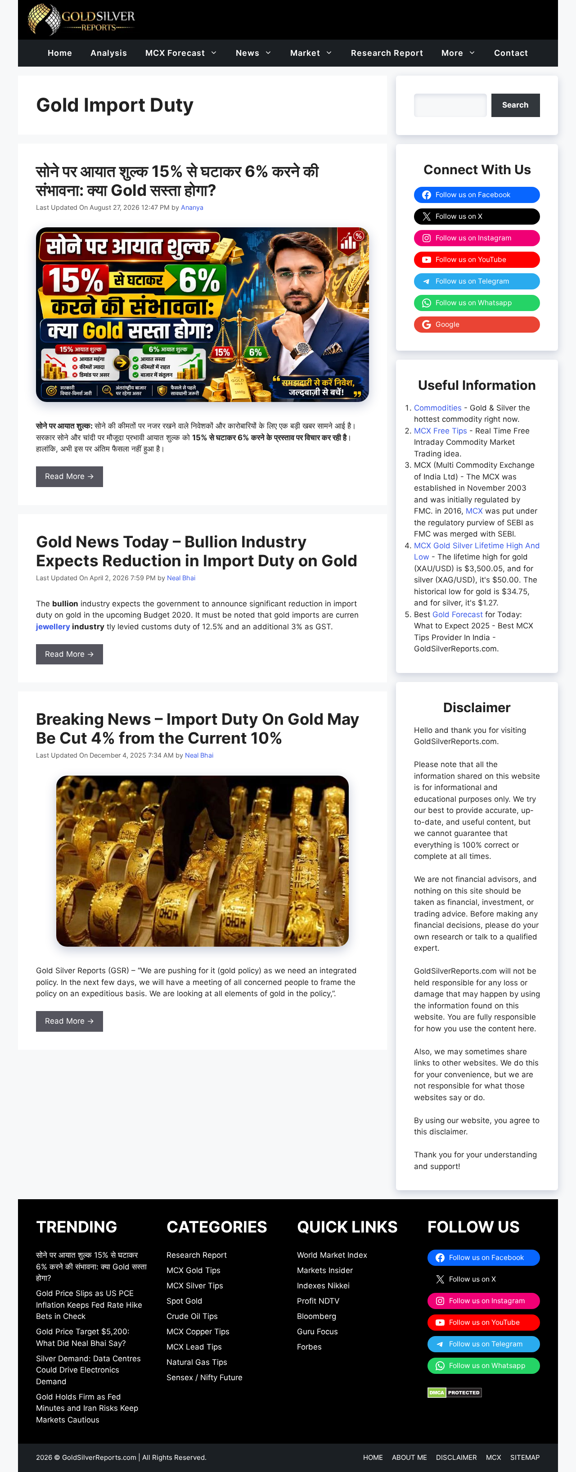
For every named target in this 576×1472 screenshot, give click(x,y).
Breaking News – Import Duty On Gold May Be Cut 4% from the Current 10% (198, 728)
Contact (511, 53)
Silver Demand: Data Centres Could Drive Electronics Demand (88, 1370)
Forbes (309, 1346)
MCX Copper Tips (198, 1331)
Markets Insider (325, 1270)
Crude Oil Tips (192, 1316)
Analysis (108, 53)
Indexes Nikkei (323, 1285)
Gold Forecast (457, 614)
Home (60, 53)
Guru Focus (317, 1331)
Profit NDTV (318, 1300)
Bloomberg (316, 1316)
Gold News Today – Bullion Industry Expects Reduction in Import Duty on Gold (196, 551)
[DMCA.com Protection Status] (455, 1395)
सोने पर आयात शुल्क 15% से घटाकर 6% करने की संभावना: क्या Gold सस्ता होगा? (177, 180)
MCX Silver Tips (194, 1285)
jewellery (53, 626)
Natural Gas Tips (196, 1362)
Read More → (69, 476)
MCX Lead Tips (194, 1346)
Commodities (438, 407)
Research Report (387, 53)
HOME (373, 1457)
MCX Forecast (175, 53)
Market (305, 53)
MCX (474, 510)
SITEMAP (525, 1457)
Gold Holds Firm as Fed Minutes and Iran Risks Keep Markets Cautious (87, 1408)
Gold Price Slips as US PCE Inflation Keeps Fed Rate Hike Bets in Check (89, 1305)
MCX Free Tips (440, 430)
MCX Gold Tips (193, 1270)
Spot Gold (184, 1300)
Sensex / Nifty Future (204, 1377)
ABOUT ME (409, 1457)
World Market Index (332, 1255)
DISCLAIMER (456, 1457)
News (248, 53)
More (452, 53)
